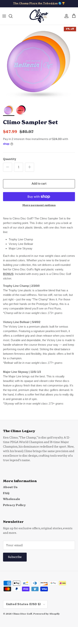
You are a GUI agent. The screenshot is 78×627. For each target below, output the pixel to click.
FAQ (6, 493)
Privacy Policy (14, 505)
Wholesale (11, 499)
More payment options (39, 205)
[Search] (12, 16)
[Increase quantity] (29, 167)
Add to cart (39, 183)
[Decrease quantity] (7, 167)
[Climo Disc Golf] (39, 16)
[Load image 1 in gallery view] (39, 64)
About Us (10, 487)
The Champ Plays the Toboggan (35, 3)
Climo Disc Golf (22, 614)
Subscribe (15, 557)
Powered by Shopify (46, 614)
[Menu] (4, 16)
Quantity (9, 159)
